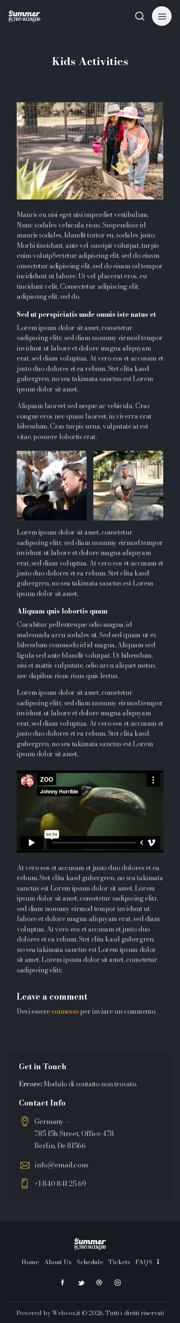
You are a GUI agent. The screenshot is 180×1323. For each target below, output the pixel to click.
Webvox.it (66, 1313)
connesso (65, 1011)
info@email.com (60, 1164)
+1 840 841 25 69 (60, 1183)
